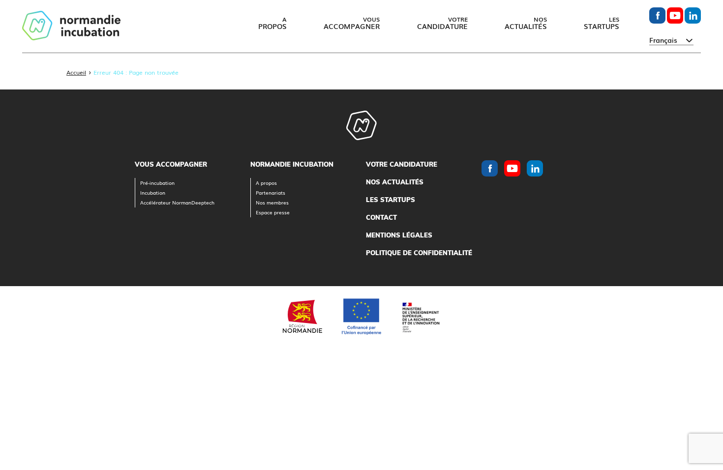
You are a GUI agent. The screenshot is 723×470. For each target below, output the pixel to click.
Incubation (152, 192)
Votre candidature (401, 164)
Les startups (390, 200)
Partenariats (270, 192)
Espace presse (273, 212)
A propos (266, 182)
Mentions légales (399, 235)
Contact (381, 217)
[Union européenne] (361, 316)
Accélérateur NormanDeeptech (177, 202)
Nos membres (272, 202)
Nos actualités (394, 182)
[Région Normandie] (302, 316)
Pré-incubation (157, 182)
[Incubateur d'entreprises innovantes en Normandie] (71, 26)
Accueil (76, 72)
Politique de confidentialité (419, 253)
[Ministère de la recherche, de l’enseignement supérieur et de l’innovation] (420, 316)
